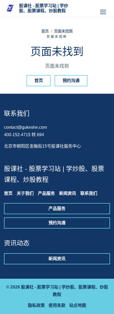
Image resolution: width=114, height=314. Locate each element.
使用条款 (57, 305)
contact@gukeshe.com (25, 127)
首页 (45, 31)
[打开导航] (103, 8)
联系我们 (88, 193)
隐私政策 (36, 305)
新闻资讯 (67, 193)
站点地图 (77, 305)
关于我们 (25, 193)
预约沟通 (71, 80)
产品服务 (46, 193)
